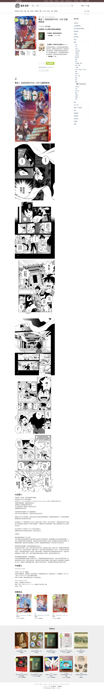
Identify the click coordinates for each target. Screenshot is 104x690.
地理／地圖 (77, 65)
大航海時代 (77, 51)
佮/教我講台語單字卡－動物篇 (66, 675)
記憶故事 (62, 1)
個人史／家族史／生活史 (80, 69)
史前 (76, 44)
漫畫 (76, 82)
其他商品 (76, 118)
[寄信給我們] (88, 1)
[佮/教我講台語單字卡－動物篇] (66, 664)
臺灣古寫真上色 (68, 1)
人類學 (76, 67)
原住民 (76, 49)
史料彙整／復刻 (78, 63)
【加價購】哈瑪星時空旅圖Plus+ (81, 675)
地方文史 (77, 91)
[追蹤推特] (87, 1)
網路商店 (57, 1)
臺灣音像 (76, 31)
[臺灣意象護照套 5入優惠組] (36, 664)
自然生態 (77, 86)
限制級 (75, 34)
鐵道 (40, 11)
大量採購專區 (77, 26)
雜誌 (75, 102)
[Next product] (85, 14)
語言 (76, 80)
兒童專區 (56, 11)
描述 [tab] (16, 79)
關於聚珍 (46, 1)
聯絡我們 (81, 1)
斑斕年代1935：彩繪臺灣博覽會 (51, 675)
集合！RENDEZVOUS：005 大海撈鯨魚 (42, 616)
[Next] (34, 32)
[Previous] (17, 32)
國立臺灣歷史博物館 (79, 28)
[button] (85, 5)
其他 (76, 99)
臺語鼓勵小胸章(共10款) (36, 651)
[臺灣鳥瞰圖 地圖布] (81, 640)
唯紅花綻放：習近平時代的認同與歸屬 (22, 675)
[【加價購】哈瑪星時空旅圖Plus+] (81, 664)
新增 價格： (56, 35)
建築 (76, 71)
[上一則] (88, 14)
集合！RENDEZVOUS (81, 84)
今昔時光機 (76, 1)
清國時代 (77, 53)
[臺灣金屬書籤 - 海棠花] (21, 640)
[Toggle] (88, 28)
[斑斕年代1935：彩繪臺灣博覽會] (51, 664)
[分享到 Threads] (45, 70)
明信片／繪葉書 (78, 107)
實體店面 (51, 1)
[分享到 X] (42, 70)
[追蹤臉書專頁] (85, 1)
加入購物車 (50, 63)
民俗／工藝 (77, 75)
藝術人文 (77, 73)
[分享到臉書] (40, 70)
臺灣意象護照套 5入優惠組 (36, 674)
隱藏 (75, 124)
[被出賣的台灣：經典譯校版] (66, 640)
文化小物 (44, 11)
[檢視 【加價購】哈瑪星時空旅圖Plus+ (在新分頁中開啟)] (66, 44)
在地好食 (32, 11)
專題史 (76, 97)
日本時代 (77, 55)
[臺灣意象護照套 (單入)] (51, 640)
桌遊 (52, 11)
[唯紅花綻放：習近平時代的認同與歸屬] (21, 664)
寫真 (76, 61)
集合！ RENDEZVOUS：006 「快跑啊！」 (60, 616)
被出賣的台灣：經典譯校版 (66, 651)
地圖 (28, 11)
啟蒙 (76, 59)
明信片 (48, 11)
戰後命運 (77, 57)
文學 (76, 88)
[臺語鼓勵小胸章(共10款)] (36, 640)
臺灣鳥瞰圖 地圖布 (81, 651)
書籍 (25, 11)
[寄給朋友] (47, 70)
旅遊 (76, 77)
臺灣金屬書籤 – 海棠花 (22, 651)
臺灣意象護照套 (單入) (51, 651)
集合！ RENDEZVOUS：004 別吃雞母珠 (23, 616)
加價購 (75, 121)
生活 (76, 46)
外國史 (76, 95)
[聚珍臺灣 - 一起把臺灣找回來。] (22, 5)
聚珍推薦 (17, 11)
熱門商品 (21, 11)
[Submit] (72, 6)
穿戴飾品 (37, 11)
